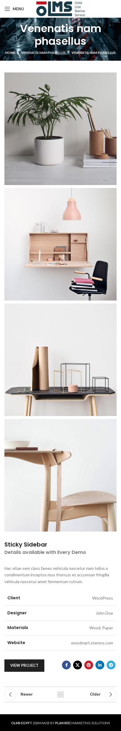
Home (10, 53)
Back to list (60, 694)
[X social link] (77, 665)
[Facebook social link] (66, 665)
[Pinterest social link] (88, 665)
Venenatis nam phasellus (43, 53)
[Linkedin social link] (99, 665)
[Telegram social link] (111, 665)
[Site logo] (60, 8)
